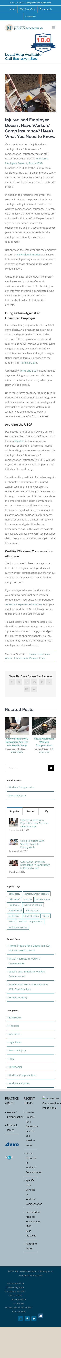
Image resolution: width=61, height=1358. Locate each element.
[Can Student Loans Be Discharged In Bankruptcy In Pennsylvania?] (13, 862)
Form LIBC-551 (29, 362)
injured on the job (33, 904)
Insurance (33, 654)
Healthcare (13, 904)
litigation (19, 441)
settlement (13, 916)
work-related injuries (28, 254)
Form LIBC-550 (28, 370)
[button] (7, 735)
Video (11, 921)
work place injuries (17, 927)
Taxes (46, 916)
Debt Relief (13, 899)
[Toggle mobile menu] (54, 28)
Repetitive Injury (18, 997)
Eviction (28, 899)
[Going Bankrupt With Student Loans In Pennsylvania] (13, 841)
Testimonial (15, 1066)
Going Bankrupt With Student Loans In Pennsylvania (32, 844)
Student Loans (31, 916)
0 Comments (17, 751)
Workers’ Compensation (22, 787)
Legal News (44, 654)
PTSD (11, 1058)
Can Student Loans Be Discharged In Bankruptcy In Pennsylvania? (35, 865)
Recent (30, 811)
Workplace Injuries (37, 658)
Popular (14, 811)
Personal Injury (17, 795)
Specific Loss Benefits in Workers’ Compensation (31, 1192)
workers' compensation (30, 921)
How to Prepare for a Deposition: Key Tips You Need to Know (17, 742)
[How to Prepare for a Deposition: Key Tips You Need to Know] (13, 820)
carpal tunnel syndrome (37, 893)
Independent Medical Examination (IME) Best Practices (31, 1223)
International (15, 910)
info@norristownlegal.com (38, 2)
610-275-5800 (16, 2)
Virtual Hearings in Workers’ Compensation (44, 742)
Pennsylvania (32, 910)
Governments (43, 899)
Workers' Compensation (16, 658)
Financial (14, 1025)
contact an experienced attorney (23, 604)
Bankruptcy (14, 893)
